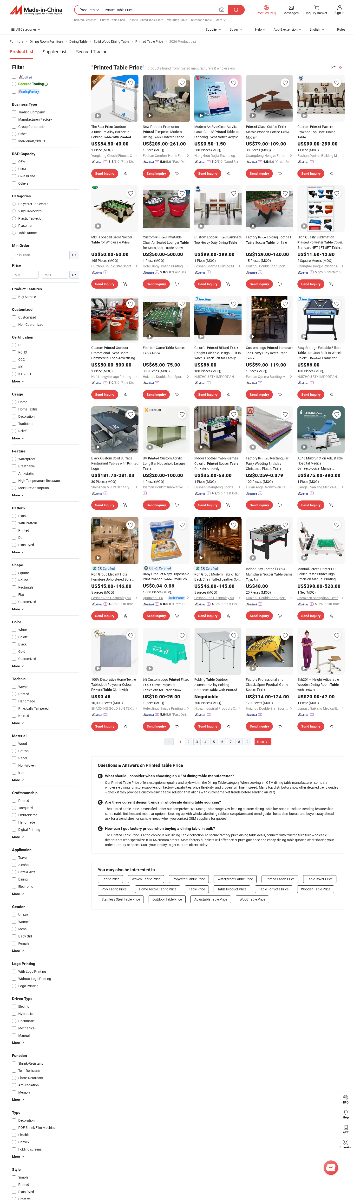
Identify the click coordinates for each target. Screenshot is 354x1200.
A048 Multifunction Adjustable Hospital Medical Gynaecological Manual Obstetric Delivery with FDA (320, 463)
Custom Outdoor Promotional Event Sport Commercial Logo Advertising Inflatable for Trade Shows (113, 353)
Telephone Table (201, 20)
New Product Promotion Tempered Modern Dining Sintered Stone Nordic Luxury (163, 132)
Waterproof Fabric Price (235, 879)
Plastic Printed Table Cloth (146, 20)
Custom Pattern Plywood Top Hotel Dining (316, 131)
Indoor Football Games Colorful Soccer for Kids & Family (216, 463)
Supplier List (54, 52)
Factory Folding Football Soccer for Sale (268, 240)
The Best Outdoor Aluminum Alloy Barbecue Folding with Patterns (111, 132)
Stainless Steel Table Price (121, 899)
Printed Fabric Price (280, 879)
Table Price (197, 889)
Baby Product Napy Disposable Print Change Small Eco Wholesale (166, 577)
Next (261, 741)
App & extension (286, 29)
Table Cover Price (320, 879)
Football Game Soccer (164, 350)
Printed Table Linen (112, 20)
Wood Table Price (252, 899)
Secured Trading (91, 52)
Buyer (233, 29)
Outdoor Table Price (167, 899)
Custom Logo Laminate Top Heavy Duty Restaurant (269, 352)
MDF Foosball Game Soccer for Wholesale (111, 239)
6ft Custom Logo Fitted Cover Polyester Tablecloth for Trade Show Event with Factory (166, 685)
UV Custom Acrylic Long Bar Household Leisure (164, 463)
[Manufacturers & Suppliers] (36, 10)
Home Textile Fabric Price (157, 889)
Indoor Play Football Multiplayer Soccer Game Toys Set (269, 574)
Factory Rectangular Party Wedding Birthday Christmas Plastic (267, 463)
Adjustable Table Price (210, 899)
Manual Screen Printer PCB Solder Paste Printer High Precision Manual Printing (317, 574)
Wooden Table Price (315, 889)
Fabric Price (110, 879)
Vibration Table (177, 20)
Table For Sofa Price (273, 889)
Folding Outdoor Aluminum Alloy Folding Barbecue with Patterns (215, 685)
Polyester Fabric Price (189, 879)
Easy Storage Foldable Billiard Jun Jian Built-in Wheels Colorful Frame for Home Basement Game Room (319, 353)
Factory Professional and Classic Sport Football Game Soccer (267, 684)
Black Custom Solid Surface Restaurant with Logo (114, 463)
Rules (341, 29)
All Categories (26, 29)
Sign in (339, 12)
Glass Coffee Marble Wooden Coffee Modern (267, 131)
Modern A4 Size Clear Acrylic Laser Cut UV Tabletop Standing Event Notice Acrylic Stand (217, 131)
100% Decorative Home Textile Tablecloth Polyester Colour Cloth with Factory (113, 684)
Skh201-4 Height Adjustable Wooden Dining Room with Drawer (318, 684)
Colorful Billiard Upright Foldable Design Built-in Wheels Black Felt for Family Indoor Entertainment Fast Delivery (217, 353)
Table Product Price (231, 889)
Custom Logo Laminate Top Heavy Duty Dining (218, 240)
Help (258, 29)
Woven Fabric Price (146, 879)
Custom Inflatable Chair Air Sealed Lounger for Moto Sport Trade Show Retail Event (166, 242)
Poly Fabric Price (114, 889)
